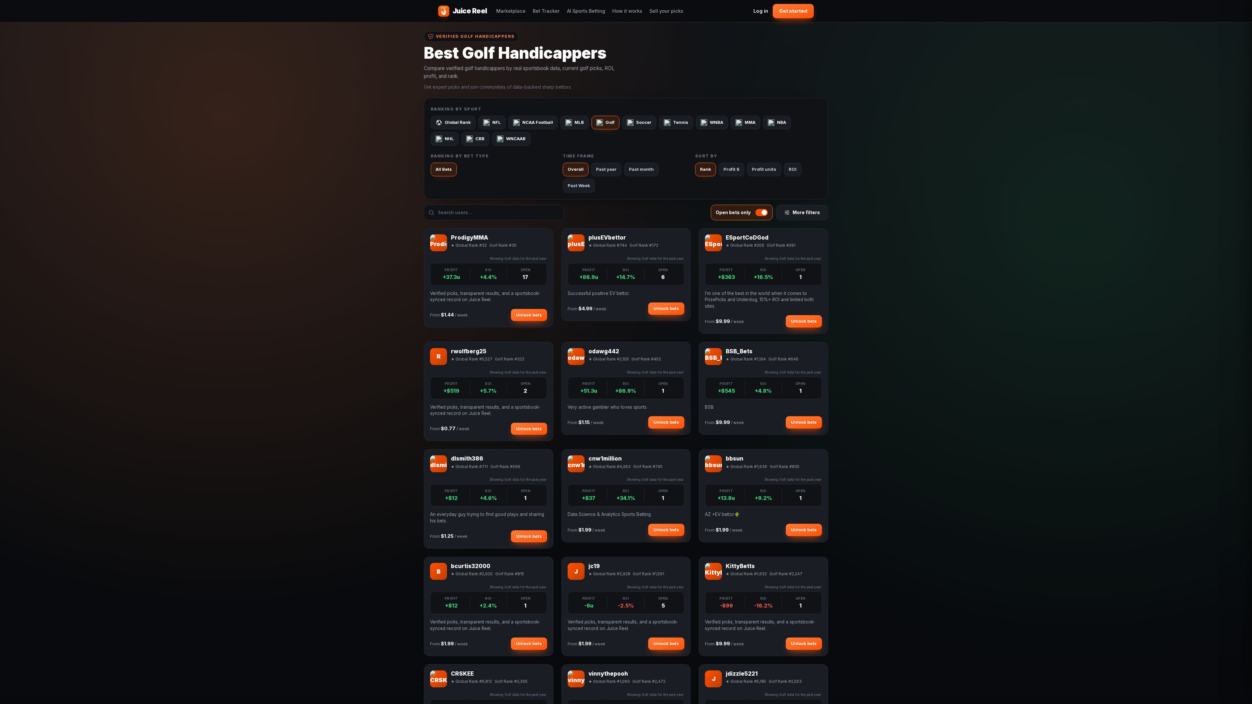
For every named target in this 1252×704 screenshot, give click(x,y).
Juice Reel (470, 11)
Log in (760, 11)
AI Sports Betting (586, 11)
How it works (627, 11)
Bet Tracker (546, 11)
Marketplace (511, 11)
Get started (793, 11)
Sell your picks (666, 11)
